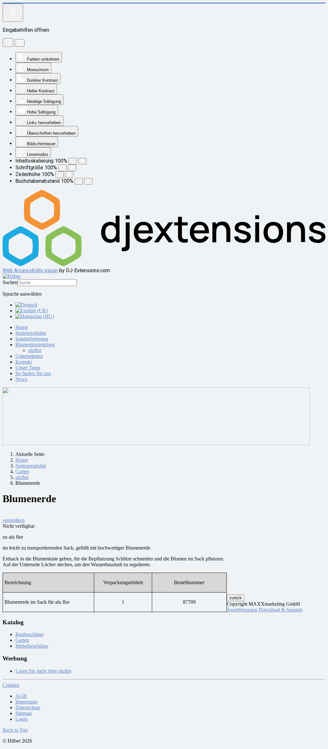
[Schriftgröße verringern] (62, 167)
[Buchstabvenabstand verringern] (79, 181)
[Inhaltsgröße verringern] (73, 161)
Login (21, 719)
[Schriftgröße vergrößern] (72, 167)
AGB (21, 696)
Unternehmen (29, 356)
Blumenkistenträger (35, 344)
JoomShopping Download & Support (264, 609)
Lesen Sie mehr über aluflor (43, 671)
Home (21, 327)
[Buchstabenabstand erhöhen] (88, 181)
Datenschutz (27, 707)
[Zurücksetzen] (8, 42)
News (21, 379)
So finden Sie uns (33, 373)
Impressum (26, 701)
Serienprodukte (30, 333)
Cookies (11, 685)
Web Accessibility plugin (30, 270)
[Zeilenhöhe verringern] (59, 174)
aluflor (34, 350)
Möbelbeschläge (31, 646)
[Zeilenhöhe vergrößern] (69, 174)
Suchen (10, 282)
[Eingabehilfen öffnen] (13, 13)
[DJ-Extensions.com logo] (164, 264)
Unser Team (27, 367)
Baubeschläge (29, 634)
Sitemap (23, 713)
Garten (22, 640)
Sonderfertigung (31, 338)
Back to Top (15, 730)
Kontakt (23, 362)
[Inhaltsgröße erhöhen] (82, 161)
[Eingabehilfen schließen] (20, 43)
